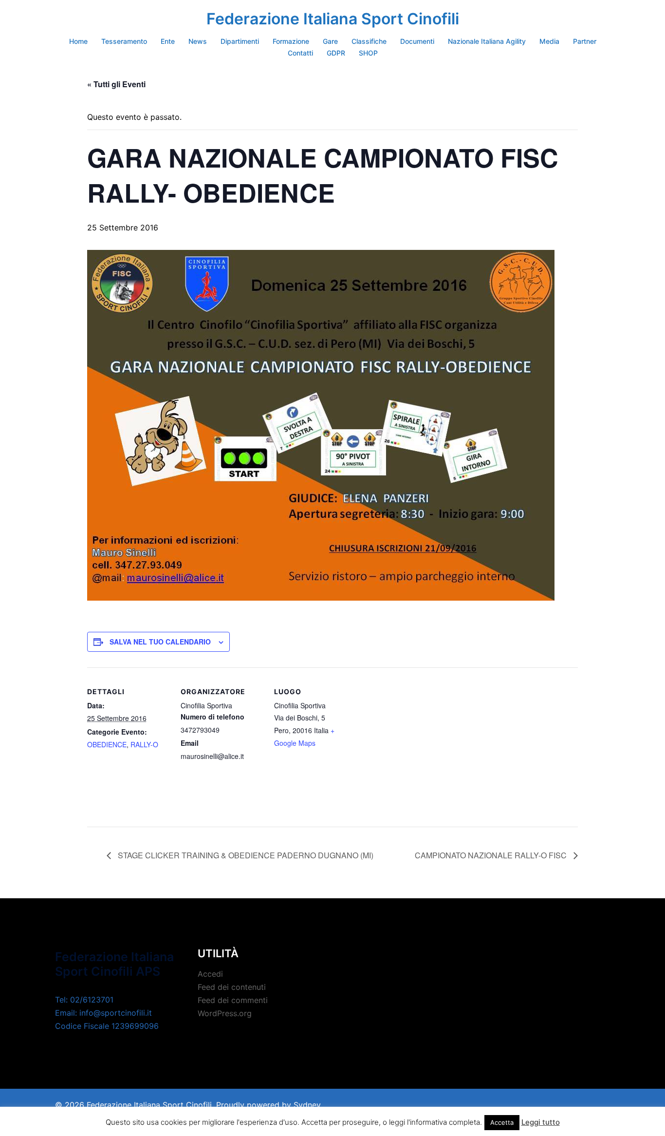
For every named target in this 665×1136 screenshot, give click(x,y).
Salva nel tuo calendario (160, 641)
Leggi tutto (540, 1122)
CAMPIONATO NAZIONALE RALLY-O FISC (492, 855)
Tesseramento (124, 41)
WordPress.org (225, 1013)
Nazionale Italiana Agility (487, 41)
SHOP (368, 53)
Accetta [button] (502, 1122)
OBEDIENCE (107, 744)
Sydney (307, 1105)
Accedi (210, 974)
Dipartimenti (240, 41)
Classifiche (369, 41)
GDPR (336, 53)
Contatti (300, 53)
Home (78, 41)
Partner (584, 41)
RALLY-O (144, 744)
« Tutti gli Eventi (116, 84)
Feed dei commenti (233, 1000)
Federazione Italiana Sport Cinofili (332, 18)
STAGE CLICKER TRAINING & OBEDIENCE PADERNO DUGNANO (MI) (244, 855)
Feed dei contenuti (232, 987)
